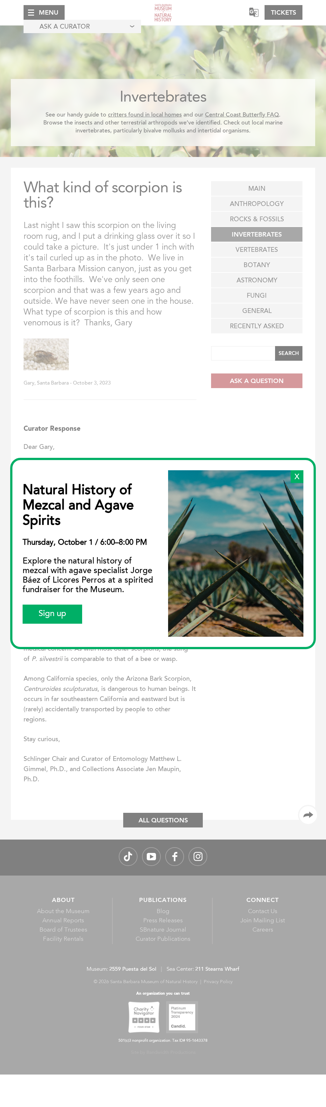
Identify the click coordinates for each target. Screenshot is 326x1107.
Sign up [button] (52, 614)
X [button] (297, 477)
